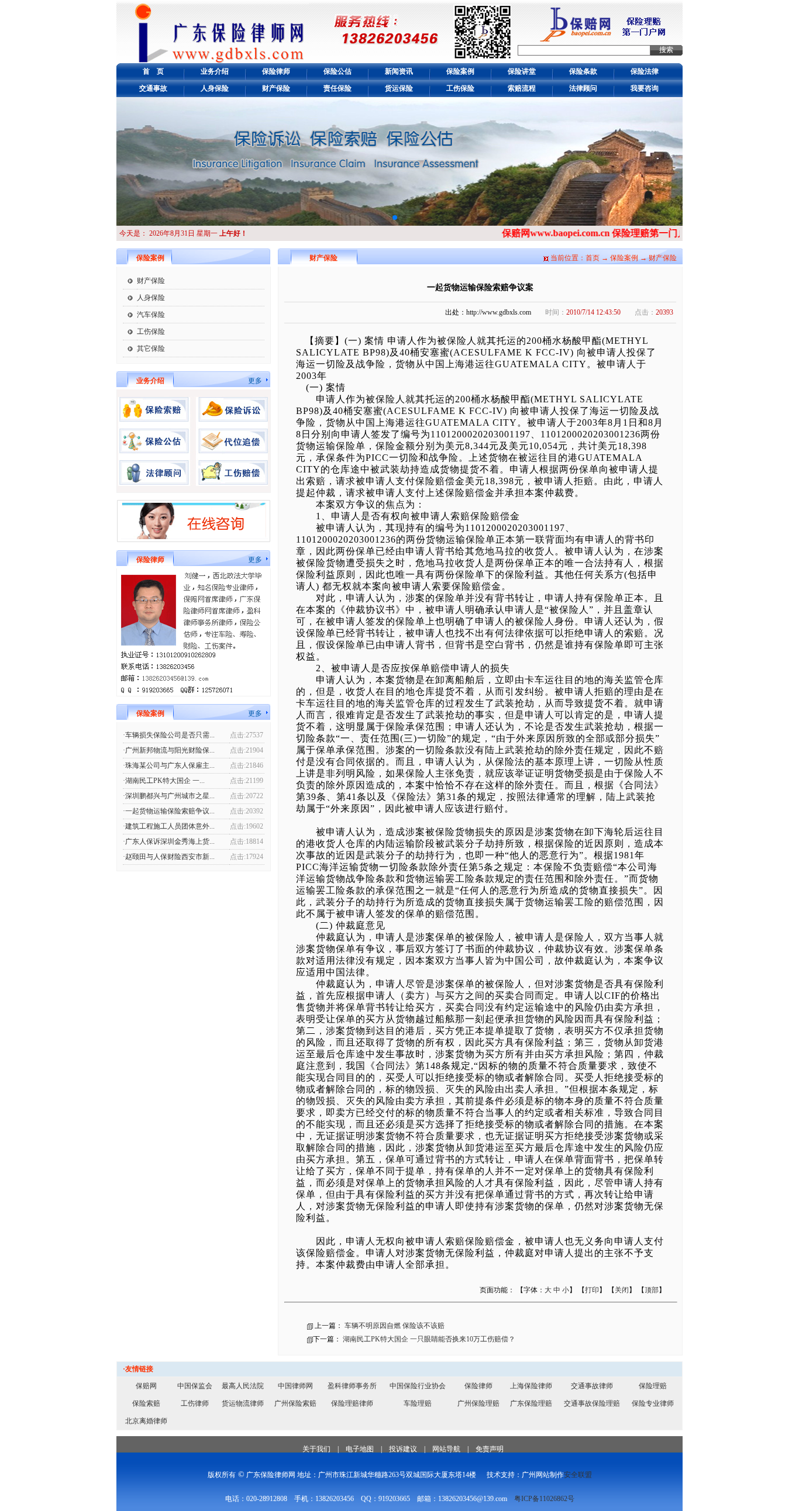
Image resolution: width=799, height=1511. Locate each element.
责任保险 (337, 88)
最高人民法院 (243, 1386)
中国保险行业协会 (418, 1386)
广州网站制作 (543, 1475)
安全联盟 (578, 1475)
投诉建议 (403, 1449)
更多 (255, 381)
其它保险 (151, 348)
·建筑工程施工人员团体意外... (169, 826)
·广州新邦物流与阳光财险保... (169, 750)
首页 (593, 258)
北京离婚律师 (146, 1421)
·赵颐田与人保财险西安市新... (169, 857)
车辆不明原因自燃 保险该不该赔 (395, 1326)
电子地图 (360, 1449)
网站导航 (446, 1449)
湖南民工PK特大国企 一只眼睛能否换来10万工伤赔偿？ (429, 1339)
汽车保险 (151, 315)
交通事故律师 (592, 1386)
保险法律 (645, 71)
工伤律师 (195, 1403)
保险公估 (337, 71)
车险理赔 (418, 1403)
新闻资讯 (399, 71)
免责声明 (490, 1449)
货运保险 (399, 88)
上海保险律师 (531, 1386)
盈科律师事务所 (352, 1386)
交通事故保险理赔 (592, 1403)
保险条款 (583, 71)
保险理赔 (653, 1386)
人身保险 (215, 88)
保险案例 (460, 71)
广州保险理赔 (478, 1403)
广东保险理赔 (531, 1403)
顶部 (652, 1290)
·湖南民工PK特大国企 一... (164, 781)
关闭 (622, 1290)
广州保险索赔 (295, 1403)
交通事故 (153, 88)
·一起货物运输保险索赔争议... (169, 811)
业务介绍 (215, 71)
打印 (592, 1290)
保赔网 (146, 1386)
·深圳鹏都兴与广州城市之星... (169, 796)
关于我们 (316, 1449)
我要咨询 (645, 88)
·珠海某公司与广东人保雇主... (169, 765)
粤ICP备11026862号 (544, 1499)
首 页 (153, 71)
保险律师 (276, 71)
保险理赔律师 (352, 1403)
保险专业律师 (653, 1403)
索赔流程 (522, 88)
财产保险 (276, 88)
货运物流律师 (243, 1403)
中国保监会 (194, 1386)
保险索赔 (146, 1403)
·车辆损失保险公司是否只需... (169, 735)
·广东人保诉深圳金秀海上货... (169, 841)
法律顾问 (583, 88)
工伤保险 (460, 88)
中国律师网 (295, 1386)
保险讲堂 (522, 71)
